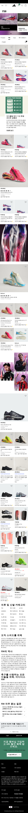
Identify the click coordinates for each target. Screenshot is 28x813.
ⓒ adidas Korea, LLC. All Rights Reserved (14, 811)
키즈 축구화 (22, 617)
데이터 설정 (17, 790)
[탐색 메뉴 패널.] (2, 5)
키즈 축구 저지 (22, 620)
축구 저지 (3, 629)
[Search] (22, 5)
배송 (2, 763)
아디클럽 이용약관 (18, 797)
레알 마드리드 (14, 623)
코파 (2, 614)
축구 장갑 (12, 629)
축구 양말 (21, 611)
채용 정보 (16, 771)
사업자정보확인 (5, 801)
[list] (14, 38)
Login (7, 735)
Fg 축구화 (3, 617)
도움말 (2, 771)
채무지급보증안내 (18, 801)
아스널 (12, 617)
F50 (2, 608)
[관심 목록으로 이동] (6, 5)
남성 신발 (21, 629)
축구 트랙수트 (14, 611)
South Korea (16, 807)
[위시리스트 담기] (11, 47)
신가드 (21, 608)
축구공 (21, 614)
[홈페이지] (14, 6)
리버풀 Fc (12, 620)
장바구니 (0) (19, 735)
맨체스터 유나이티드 (14, 626)
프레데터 (3, 611)
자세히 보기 (10, 130)
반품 (15, 763)
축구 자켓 (12, 608)
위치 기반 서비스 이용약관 (7, 797)
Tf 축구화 (3, 623)
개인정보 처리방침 (18, 793)
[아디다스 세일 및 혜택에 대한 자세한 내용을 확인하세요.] (14, 1)
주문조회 (3, 767)
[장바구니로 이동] (25, 5)
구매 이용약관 (17, 767)
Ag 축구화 (3, 620)
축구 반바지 (13, 614)
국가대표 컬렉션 (5, 626)
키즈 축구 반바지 (22, 623)
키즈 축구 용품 (22, 626)
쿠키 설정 (3, 790)
